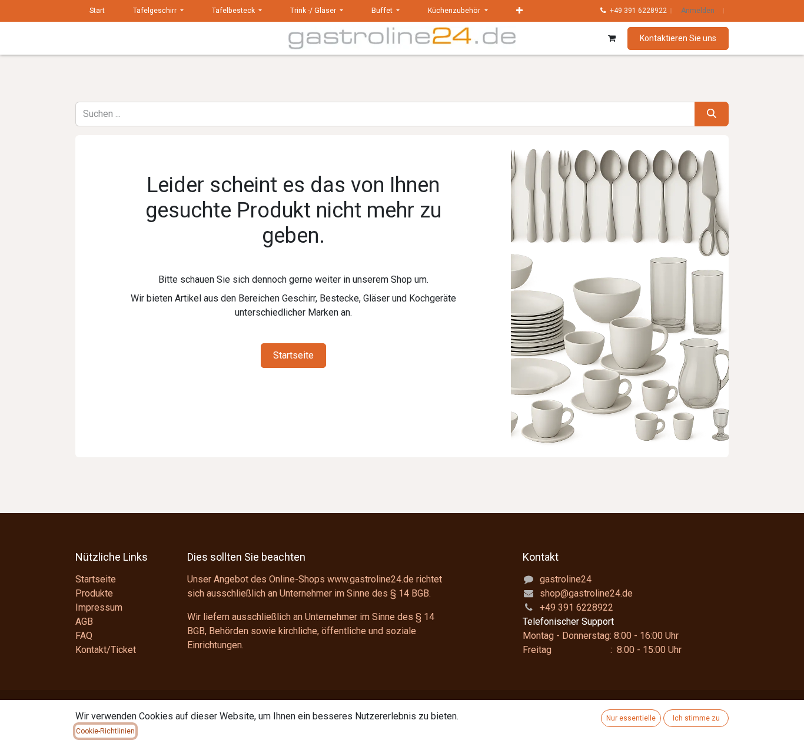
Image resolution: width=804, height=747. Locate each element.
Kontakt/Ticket (105, 649)
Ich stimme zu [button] (696, 718)
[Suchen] (712, 114)
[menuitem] (97, 11)
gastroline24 (566, 579)
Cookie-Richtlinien (105, 731)
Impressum (98, 607)
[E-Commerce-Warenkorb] (611, 38)
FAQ (83, 635)
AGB (84, 621)
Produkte (94, 593)
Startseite (293, 355)
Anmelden (698, 10)
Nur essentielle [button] (631, 718)
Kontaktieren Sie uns (678, 38)
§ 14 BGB (409, 593)
